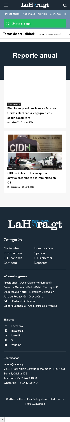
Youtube (16, 344)
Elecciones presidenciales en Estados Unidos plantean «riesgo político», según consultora (32, 112)
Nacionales (13, 169)
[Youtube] (6, 345)
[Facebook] (6, 326)
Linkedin (16, 335)
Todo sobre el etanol (49, 34)
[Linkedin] (6, 335)
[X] (6, 340)
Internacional (14, 104)
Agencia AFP (13, 122)
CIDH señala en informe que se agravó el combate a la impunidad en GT (31, 177)
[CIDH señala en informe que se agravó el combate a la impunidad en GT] (35, 152)
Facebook (17, 325)
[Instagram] (6, 330)
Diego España (13, 187)
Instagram (17, 330)
